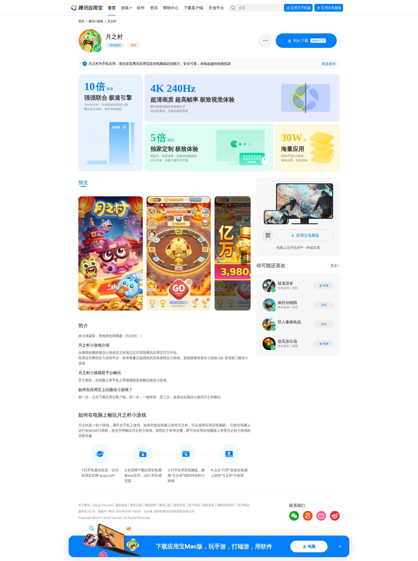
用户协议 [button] (243, 505)
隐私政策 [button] (208, 505)
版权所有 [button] (179, 505)
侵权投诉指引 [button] (226, 505)
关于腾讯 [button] (84, 505)
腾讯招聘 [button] (150, 505)
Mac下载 (309, 40)
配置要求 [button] (329, 64)
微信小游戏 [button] (96, 21)
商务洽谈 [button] (136, 505)
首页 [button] (81, 21)
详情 (324, 305)
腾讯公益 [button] (165, 505)
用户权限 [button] (194, 505)
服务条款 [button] (121, 505)
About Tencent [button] (103, 505)
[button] (87, 8)
